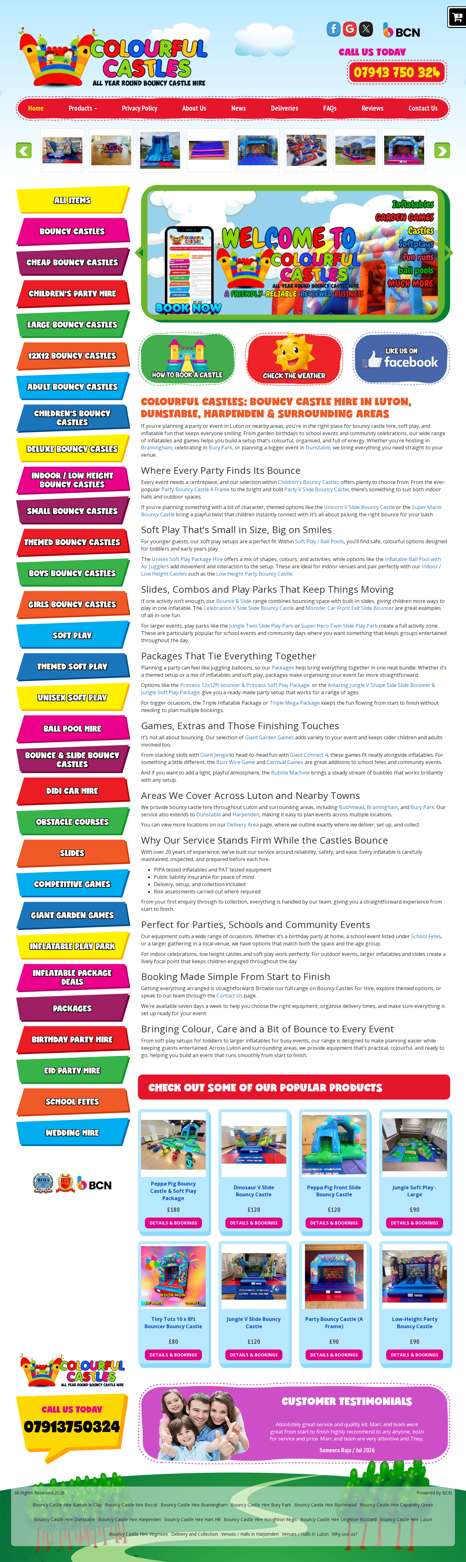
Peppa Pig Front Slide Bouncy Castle (334, 1191)
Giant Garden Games (72, 915)
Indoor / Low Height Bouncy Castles (72, 480)
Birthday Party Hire (72, 1039)
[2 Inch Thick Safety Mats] (209, 150)
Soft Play (72, 635)
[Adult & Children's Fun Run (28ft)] (355, 150)
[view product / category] (187, 359)
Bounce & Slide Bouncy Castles (72, 759)
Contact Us (423, 108)
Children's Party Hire (72, 293)
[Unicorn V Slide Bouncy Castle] (62, 150)
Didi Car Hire (72, 791)
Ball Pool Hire (72, 728)
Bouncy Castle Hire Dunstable (64, 1519)
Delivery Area (243, 824)
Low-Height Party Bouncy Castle (414, 1323)
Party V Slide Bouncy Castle (316, 489)
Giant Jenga (214, 754)
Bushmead (351, 807)
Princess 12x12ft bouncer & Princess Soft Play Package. (245, 685)
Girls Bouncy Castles (72, 604)
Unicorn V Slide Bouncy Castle (359, 507)
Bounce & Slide (233, 601)
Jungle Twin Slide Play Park (261, 625)
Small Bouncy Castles (72, 511)
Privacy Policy (139, 108)
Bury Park (220, 447)
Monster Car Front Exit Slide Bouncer (350, 608)
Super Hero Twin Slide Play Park (339, 625)
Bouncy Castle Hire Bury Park (261, 1505)
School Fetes (72, 1101)
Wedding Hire (72, 1133)
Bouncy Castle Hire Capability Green (396, 1505)
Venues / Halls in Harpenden (250, 1534)
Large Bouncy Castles (73, 324)
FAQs (330, 108)
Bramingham (156, 447)
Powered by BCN (434, 1493)
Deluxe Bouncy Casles (72, 449)
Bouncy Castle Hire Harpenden (129, 1519)
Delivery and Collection (194, 1534)
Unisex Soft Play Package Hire (187, 559)
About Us (194, 108)
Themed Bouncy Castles (72, 542)
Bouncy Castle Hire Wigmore (138, 1534)
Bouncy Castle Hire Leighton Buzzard (338, 1519)
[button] (138, 253)
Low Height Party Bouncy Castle (254, 573)
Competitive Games (72, 884)
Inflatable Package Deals (72, 977)
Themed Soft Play (72, 666)
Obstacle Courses (72, 822)
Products (81, 108)
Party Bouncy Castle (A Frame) (334, 1323)
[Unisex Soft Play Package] (111, 150)
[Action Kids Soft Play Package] (307, 150)
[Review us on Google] (350, 29)
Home (36, 108)
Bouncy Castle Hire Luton (406, 1519)
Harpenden (245, 814)
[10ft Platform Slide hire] (160, 150)
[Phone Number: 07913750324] (397, 72)
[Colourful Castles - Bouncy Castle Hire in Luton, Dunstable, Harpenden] (112, 57)
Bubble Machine (290, 772)
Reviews (373, 108)
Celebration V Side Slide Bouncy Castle (249, 608)
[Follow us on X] (366, 29)
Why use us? (344, 1534)
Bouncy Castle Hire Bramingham (194, 1505)
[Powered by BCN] (94, 1183)
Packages (72, 1008)
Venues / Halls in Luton (305, 1534)
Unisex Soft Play (72, 697)
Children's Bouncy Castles (72, 417)
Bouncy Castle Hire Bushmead (325, 1505)
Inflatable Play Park (72, 946)
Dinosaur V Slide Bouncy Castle (254, 1191)
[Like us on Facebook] (334, 29)
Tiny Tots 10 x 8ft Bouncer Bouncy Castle (173, 1323)
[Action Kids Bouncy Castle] (258, 150)
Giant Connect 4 (309, 754)
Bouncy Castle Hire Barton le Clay (67, 1505)
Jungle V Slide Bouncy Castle (254, 1323)
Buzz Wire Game (235, 762)
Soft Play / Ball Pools (319, 541)
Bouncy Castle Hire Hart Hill (192, 1519)
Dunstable (318, 447)
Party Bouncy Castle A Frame (195, 489)
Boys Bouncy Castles (72, 573)
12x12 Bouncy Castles (72, 356)
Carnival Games (285, 762)
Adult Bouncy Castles (72, 387)
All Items (72, 200)
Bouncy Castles (72, 231)
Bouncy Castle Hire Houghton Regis (260, 1519)
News (238, 108)
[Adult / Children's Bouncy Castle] (404, 150)
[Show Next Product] (442, 150)
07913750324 (72, 1426)
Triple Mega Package (294, 702)
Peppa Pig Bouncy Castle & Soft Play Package (173, 1191)
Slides (72, 853)
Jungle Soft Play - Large (415, 1191)
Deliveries (284, 108)
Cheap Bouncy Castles (72, 262)
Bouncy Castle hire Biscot (131, 1505)
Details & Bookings (173, 1223)
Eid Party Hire (72, 1070)
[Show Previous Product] (24, 150)
